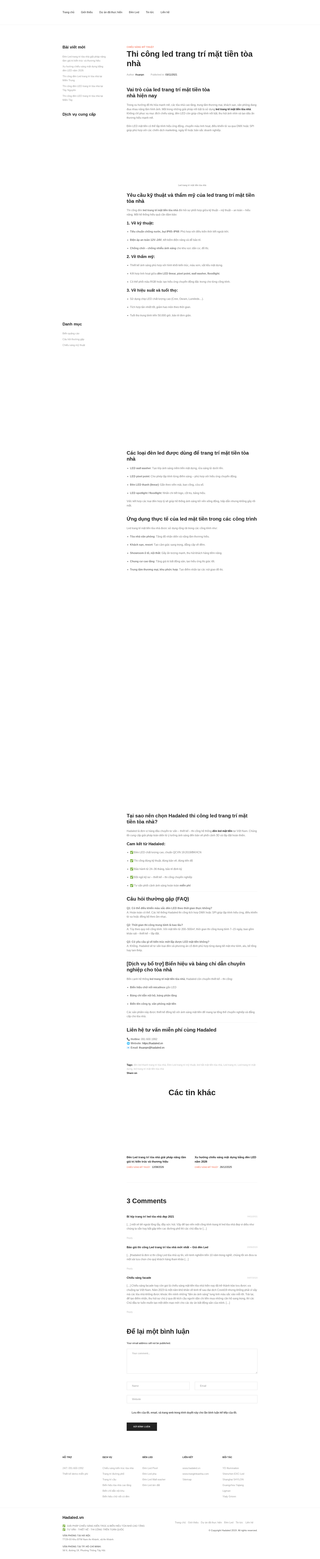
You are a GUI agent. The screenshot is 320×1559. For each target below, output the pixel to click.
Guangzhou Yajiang (233, 1485)
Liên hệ (165, 12)
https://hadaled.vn (152, 1043)
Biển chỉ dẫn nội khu (113, 1490)
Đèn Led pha (149, 1473)
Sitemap (187, 1479)
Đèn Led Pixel (150, 1468)
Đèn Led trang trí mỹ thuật (181, 1064)
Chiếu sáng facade (139, 1277)
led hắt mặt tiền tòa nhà (209, 1064)
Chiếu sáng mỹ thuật (140, 47)
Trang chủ (68, 12)
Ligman (226, 1490)
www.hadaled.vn (191, 1468)
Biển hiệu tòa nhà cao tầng (116, 1485)
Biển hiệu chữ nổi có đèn (115, 1496)
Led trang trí (229, 1064)
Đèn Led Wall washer (154, 1479)
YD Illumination (230, 1468)
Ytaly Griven (229, 1496)
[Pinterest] (197, 1530)
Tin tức (150, 12)
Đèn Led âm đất (151, 1485)
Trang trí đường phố (113, 1473)
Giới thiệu (87, 12)
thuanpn (139, 74)
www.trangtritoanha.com (195, 1473)
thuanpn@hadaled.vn (151, 1047)
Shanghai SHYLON (233, 1479)
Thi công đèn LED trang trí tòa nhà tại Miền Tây (82, 97)
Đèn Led (134, 12)
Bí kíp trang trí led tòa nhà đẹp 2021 (150, 1216)
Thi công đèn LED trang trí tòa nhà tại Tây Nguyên (82, 88)
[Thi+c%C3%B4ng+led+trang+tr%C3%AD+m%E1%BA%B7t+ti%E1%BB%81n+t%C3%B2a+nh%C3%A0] (152, 1073)
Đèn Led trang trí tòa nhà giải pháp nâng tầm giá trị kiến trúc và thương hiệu (84, 58)
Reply (130, 1238)
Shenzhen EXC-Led (233, 1473)
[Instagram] (203, 1530)
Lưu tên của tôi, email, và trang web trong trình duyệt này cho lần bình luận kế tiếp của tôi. (184, 1412)
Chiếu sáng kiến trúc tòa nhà (118, 1468)
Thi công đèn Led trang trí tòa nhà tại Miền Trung (82, 78)
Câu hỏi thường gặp (73, 339)
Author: (130, 74)
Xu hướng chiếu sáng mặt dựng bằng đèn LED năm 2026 (82, 68)
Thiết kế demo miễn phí (75, 1473)
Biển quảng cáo (70, 333)
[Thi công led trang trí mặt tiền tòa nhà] (141, 1073)
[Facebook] (186, 1530)
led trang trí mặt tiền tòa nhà (149, 1068)
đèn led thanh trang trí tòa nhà (150, 1064)
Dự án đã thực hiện (110, 12)
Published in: (157, 74)
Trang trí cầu (109, 1479)
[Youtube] (192, 1530)
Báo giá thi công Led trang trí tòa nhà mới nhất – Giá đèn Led (167, 1247)
